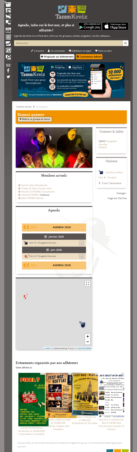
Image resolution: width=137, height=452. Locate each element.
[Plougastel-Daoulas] (83, 324)
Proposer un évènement (58, 56)
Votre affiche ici (24, 367)
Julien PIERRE (28, 198)
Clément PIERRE (29, 194)
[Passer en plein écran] (87, 283)
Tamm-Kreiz (24, 106)
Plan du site (32, 442)
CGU (58, 442)
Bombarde (41, 185)
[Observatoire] (8, 44)
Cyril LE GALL (27, 185)
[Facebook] (8, 71)
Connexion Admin (90, 56)
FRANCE (103, 147)
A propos (21, 442)
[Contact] (8, 66)
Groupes (111, 177)
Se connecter (58, 50)
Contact (42, 442)
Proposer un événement (90, 442)
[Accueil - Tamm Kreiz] (71, 10)
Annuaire (42, 106)
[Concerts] (8, 10)
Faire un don (105, 50)
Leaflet (47, 348)
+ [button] (88, 336)
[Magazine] (8, 51)
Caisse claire (45, 188)
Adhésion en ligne (81, 50)
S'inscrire (39, 50)
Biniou (40, 198)
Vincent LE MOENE (30, 191)
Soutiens (51, 442)
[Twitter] (8, 78)
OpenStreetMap (85, 348)
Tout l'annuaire (111, 183)
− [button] (88, 342)
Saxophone (48, 191)
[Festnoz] (8, 4)
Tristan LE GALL (29, 188)
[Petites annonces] (8, 58)
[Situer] (81, 243)
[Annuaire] (8, 37)
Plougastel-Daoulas (47, 242)
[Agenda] (8, 31)
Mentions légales (69, 442)
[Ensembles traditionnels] (8, 20)
